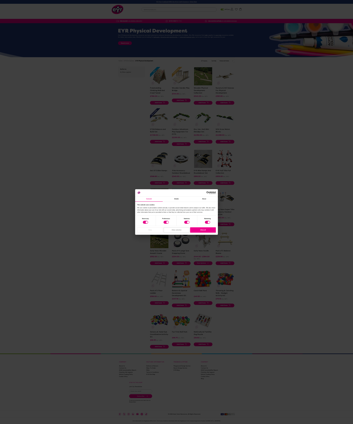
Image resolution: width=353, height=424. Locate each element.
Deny (150, 230)
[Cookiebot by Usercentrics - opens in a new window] (208, 192)
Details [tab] (176, 199)
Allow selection (176, 230)
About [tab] (204, 199)
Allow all (203, 230)
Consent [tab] (149, 199)
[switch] (166, 222)
